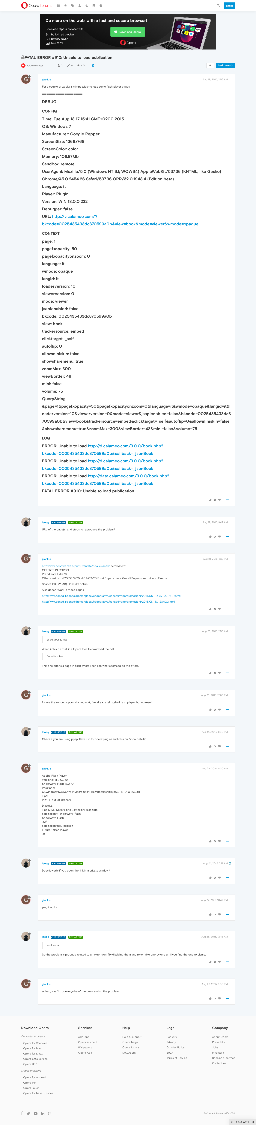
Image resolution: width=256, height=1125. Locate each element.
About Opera (220, 1036)
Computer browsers (33, 1036)
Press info (218, 1042)
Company (220, 1028)
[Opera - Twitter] (28, 1113)
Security (172, 1036)
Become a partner (223, 1057)
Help (126, 1028)
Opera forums (131, 1047)
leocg (45, 522)
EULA (170, 1052)
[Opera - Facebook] (22, 1113)
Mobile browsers (31, 1070)
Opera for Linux (33, 1053)
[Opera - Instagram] (49, 1113)
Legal (171, 1028)
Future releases (34, 65)
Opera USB (30, 1064)
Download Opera (130, 31)
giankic (46, 79)
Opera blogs (130, 1042)
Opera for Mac (32, 1048)
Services (85, 1028)
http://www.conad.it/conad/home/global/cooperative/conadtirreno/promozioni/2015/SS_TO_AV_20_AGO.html (111, 595)
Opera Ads (85, 1052)
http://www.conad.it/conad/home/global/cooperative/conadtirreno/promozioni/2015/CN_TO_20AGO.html (108, 601)
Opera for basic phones (38, 1093)
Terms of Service (177, 1057)
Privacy (171, 1042)
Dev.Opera (129, 1052)
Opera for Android (34, 1077)
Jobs (215, 1047)
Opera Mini (30, 1082)
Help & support (131, 1036)
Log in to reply (225, 65)
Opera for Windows (35, 1043)
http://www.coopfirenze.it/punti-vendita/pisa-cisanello (76, 566)
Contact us (219, 1063)
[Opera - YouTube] (35, 1113)
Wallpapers (85, 1047)
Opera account (87, 1042)
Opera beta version (35, 1058)
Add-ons (83, 1036)
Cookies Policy (176, 1047)
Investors (218, 1052)
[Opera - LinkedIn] (42, 1113)
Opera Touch (31, 1087)
